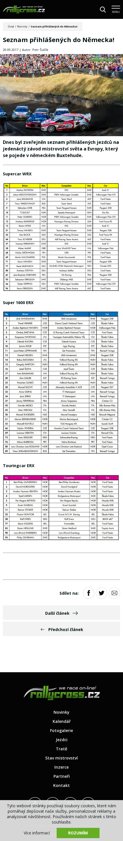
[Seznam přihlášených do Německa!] (61, 95)
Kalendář (62, 721)
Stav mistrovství (61, 758)
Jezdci (62, 739)
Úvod (11, 26)
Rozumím (78, 833)
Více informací (37, 833)
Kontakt (61, 785)
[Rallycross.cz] (24, 9)
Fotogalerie (61, 730)
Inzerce (61, 767)
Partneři (61, 776)
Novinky (22, 26)
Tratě (61, 748)
